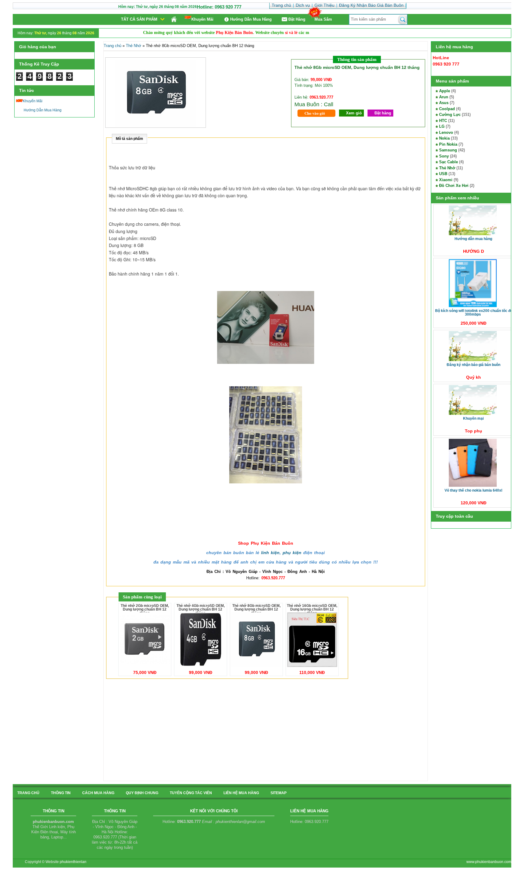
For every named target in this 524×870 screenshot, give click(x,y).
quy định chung (142, 793)
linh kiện (270, 552)
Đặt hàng (383, 113)
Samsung (448, 150)
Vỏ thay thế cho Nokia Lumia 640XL (473, 490)
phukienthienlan (73, 862)
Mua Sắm (323, 19)
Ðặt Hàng (296, 19)
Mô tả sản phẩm (129, 139)
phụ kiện (292, 552)
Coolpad (447, 109)
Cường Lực (450, 114)
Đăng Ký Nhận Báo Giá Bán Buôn (473, 365)
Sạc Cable (448, 162)
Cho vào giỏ (314, 113)
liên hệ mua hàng (241, 793)
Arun (443, 97)
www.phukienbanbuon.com (488, 862)
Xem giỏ (354, 113)
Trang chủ (112, 45)
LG (442, 126)
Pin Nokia (448, 144)
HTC (443, 120)
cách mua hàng (98, 793)
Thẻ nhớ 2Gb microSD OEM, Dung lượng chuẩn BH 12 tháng (145, 609)
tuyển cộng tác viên (191, 793)
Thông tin (61, 793)
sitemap (278, 793)
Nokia (444, 138)
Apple (444, 91)
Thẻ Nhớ (447, 168)
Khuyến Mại (473, 418)
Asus (443, 102)
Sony (444, 156)
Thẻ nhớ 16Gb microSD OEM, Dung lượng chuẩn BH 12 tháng (312, 609)
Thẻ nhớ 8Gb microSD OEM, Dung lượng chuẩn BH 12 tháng (256, 609)
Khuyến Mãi (202, 19)
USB (443, 173)
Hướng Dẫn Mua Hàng (251, 19)
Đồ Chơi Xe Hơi (454, 185)
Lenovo (446, 132)
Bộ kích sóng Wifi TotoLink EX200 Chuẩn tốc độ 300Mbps (473, 313)
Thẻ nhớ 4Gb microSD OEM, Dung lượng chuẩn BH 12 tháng (200, 609)
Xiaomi (445, 180)
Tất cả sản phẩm (139, 19)
